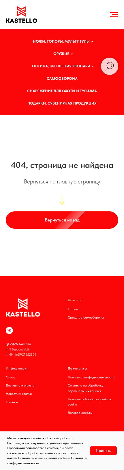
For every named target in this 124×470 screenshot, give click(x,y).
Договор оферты (80, 413)
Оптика (73, 309)
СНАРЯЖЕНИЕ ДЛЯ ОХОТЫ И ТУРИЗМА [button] (62, 91)
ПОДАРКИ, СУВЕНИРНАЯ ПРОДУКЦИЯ (62, 103)
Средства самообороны (86, 317)
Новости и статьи (19, 394)
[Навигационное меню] (114, 15)
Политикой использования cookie (42, 458)
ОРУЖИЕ (61, 54)
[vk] (9, 330)
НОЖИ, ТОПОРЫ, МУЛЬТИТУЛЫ (61, 41)
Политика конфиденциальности (91, 377)
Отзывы (12, 402)
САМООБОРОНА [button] (62, 78)
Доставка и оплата (20, 385)
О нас (10, 377)
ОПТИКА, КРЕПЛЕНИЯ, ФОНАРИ (61, 66)
